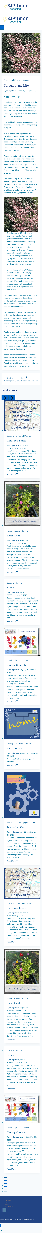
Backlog (11, 587)
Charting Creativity (16, 665)
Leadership (18, 822)
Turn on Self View (16, 827)
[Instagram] (4, 1210)
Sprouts (26, 80)
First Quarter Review (29, 379)
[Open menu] (2, 27)
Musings (17, 80)
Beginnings (8, 80)
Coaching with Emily (10, 1230)
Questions (19, 743)
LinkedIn (19, 436)
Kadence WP (31, 1219)
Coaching (10, 436)
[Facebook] (2, 1210)
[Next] (11, 397)
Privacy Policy (9, 1206)
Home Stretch (13, 535)
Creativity (10, 660)
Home (9, 531)
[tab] (5, 1177)
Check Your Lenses (16, 440)
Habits (18, 660)
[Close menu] (0, 1225)
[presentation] (22, 416)
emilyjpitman (11, 91)
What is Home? (14, 748)
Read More (12, 474)
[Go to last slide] (5, 397)
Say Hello (8, 1200)
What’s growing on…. (12, 379)
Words (34, 822)
